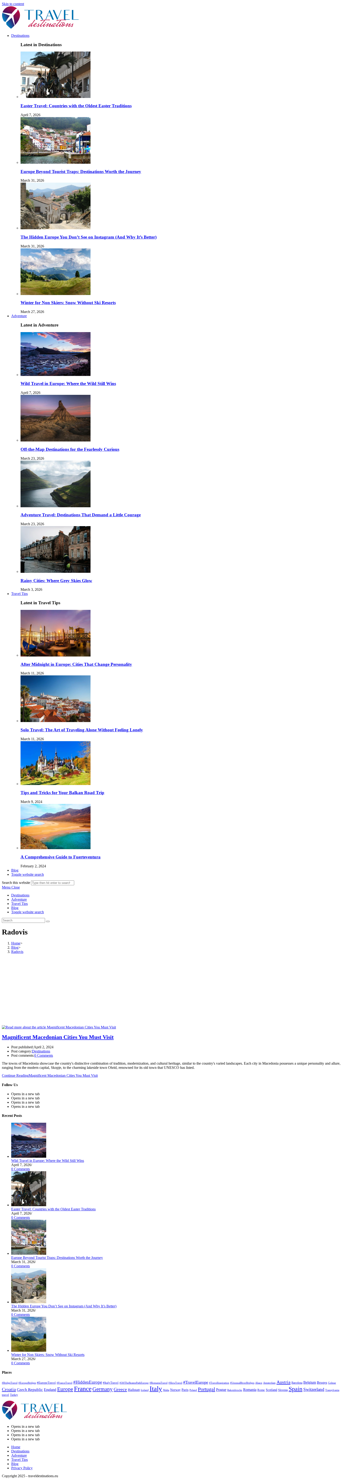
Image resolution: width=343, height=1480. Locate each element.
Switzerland (313, 1389)
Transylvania (332, 1390)
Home (15, 1447)
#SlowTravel (175, 1382)
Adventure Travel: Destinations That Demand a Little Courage (81, 514)
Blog (14, 908)
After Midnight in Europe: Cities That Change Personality (76, 664)
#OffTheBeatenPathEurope (134, 1382)
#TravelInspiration (219, 1383)
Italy (156, 1388)
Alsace (258, 1383)
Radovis (17, 952)
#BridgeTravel (10, 1383)
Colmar (332, 1382)
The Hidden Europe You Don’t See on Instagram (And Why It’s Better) (89, 237)
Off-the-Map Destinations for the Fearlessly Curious (70, 449)
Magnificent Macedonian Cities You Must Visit (58, 1037)
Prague (221, 1390)
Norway (175, 1390)
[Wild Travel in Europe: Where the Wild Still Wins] (28, 1156)
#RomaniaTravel (159, 1383)
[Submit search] (48, 921)
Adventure (19, 899)
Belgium (309, 1382)
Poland (193, 1390)
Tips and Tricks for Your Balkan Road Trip (62, 792)
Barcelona (296, 1382)
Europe (65, 1389)
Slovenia (283, 1390)
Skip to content (13, 4)
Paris (185, 1390)
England (50, 1390)
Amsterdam (269, 1382)
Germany (102, 1389)
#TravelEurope (195, 1382)
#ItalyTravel (111, 1382)
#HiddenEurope (87, 1382)
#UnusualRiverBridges (242, 1383)
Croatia (9, 1389)
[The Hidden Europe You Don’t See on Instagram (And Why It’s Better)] (28, 1302)
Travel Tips (19, 904)
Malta (166, 1390)
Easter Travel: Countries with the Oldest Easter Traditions (76, 105)
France (82, 1388)
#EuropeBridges (27, 1383)
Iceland (145, 1390)
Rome (261, 1390)
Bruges (322, 1382)
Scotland (271, 1390)
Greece (120, 1389)
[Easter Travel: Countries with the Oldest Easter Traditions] (28, 1205)
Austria (283, 1382)
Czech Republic (30, 1389)
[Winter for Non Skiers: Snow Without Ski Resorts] (28, 1350)
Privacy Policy (22, 1468)
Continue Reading (50, 1075)
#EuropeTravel (46, 1382)
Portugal (206, 1389)
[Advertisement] (172, 990)
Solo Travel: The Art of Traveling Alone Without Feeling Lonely (82, 729)
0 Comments (43, 1055)
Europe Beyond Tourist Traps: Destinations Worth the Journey (81, 171)
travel (5, 1395)
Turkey (14, 1395)
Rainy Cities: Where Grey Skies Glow (56, 580)
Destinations (20, 895)
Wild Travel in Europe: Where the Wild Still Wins (68, 383)
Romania (249, 1389)
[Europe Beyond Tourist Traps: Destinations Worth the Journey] (28, 1253)
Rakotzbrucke (234, 1390)
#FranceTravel (64, 1382)
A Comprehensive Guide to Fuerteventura (61, 857)
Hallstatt (134, 1390)
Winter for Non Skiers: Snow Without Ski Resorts (68, 302)
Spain (295, 1389)
